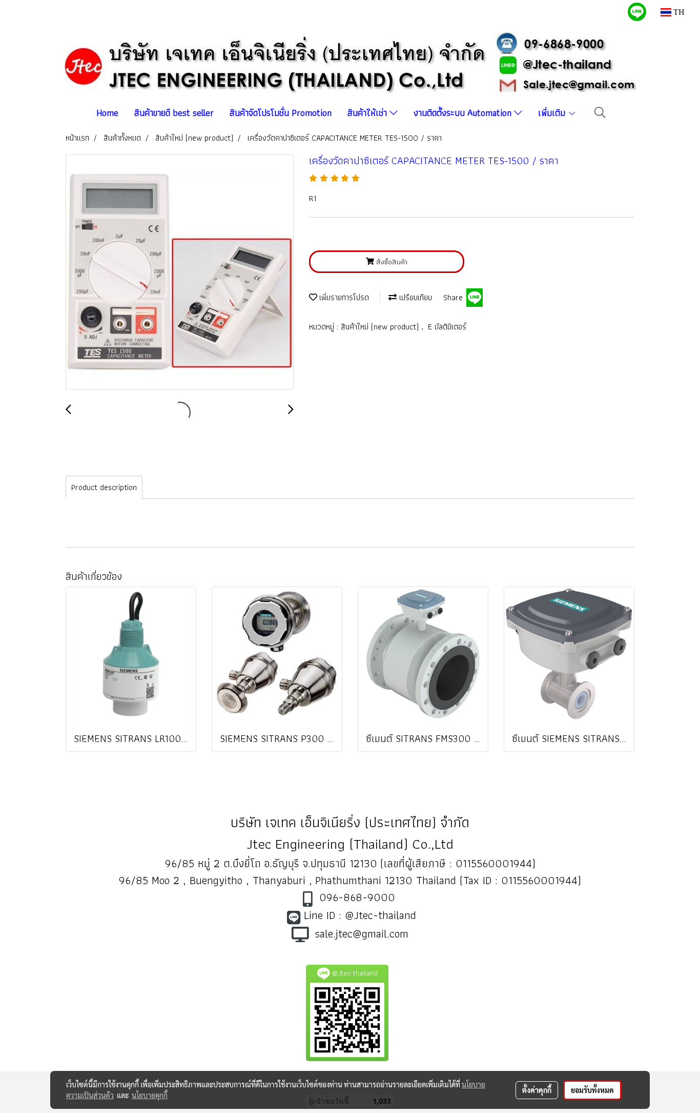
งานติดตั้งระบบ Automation (464, 112)
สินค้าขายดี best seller (174, 112)
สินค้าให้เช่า (368, 112)
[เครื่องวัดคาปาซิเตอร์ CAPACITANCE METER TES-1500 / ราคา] (179, 272)
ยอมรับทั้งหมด (592, 1090)
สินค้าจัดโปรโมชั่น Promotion (281, 112)
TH (678, 12)
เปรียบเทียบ (414, 297)
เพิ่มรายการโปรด (343, 297)
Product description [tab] (104, 487)
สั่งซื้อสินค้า (390, 261)
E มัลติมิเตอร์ (447, 326)
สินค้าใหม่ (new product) (381, 326)
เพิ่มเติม (553, 112)
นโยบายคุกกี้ (150, 1095)
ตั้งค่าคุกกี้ (536, 1090)
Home (107, 112)
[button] (600, 112)
